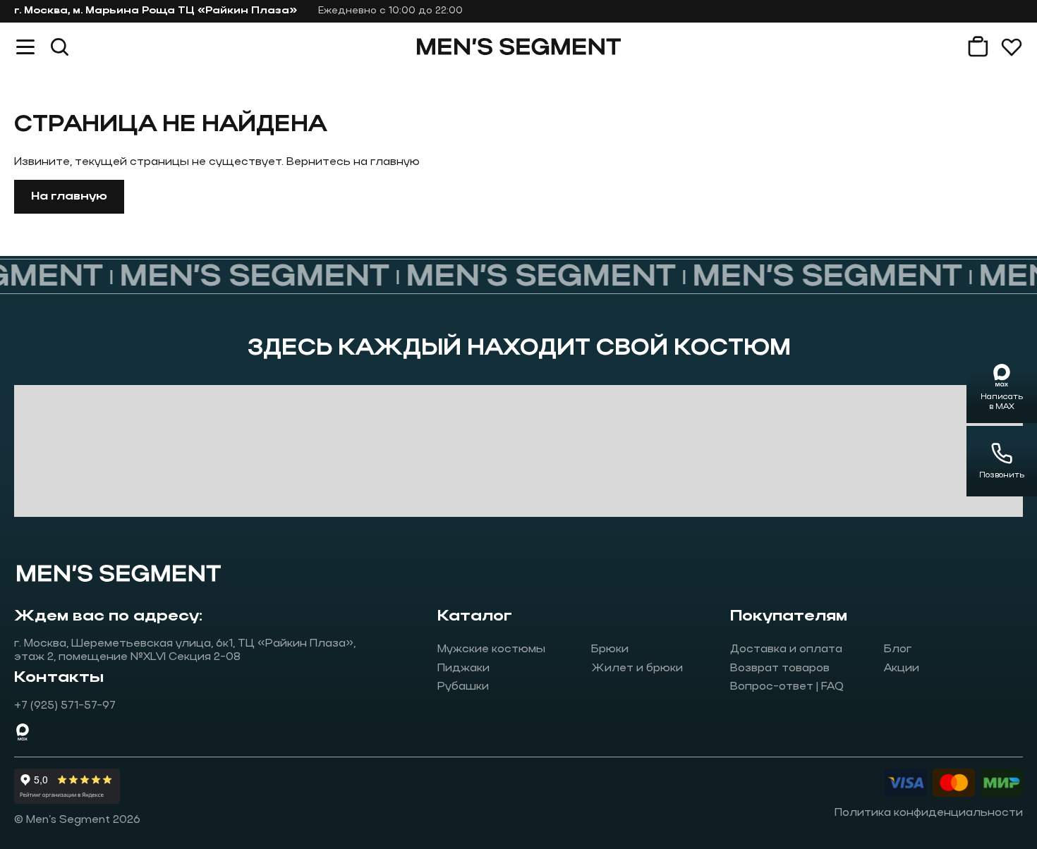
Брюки (610, 649)
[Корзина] (977, 46)
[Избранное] (1011, 46)
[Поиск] (59, 46)
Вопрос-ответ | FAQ (787, 686)
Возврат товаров (780, 668)
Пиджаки (463, 668)
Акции (901, 668)
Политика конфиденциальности (929, 813)
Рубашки (463, 686)
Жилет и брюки (637, 668)
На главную (69, 196)
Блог (898, 649)
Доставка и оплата (786, 649)
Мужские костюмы (491, 649)
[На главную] (518, 46)
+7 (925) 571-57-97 (65, 705)
